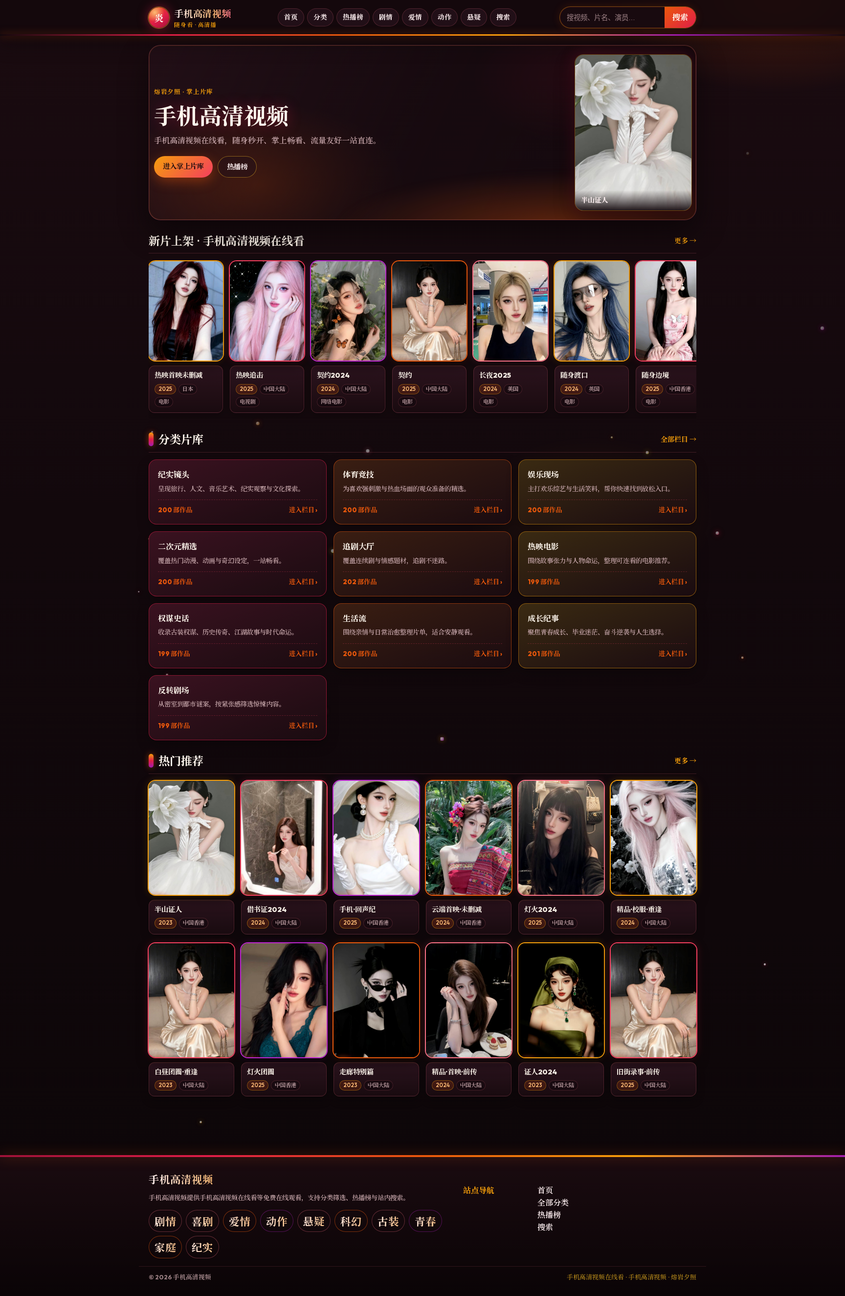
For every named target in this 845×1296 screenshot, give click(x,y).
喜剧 (202, 1220)
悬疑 (474, 17)
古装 (388, 1220)
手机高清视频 (181, 1178)
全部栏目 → (678, 439)
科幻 (351, 1220)
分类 (320, 17)
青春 (425, 1220)
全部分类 (553, 1202)
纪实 (202, 1246)
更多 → (685, 240)
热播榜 (353, 17)
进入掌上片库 (183, 166)
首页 (291, 17)
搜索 (503, 17)
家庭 (165, 1246)
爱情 (415, 17)
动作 (444, 17)
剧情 (386, 17)
